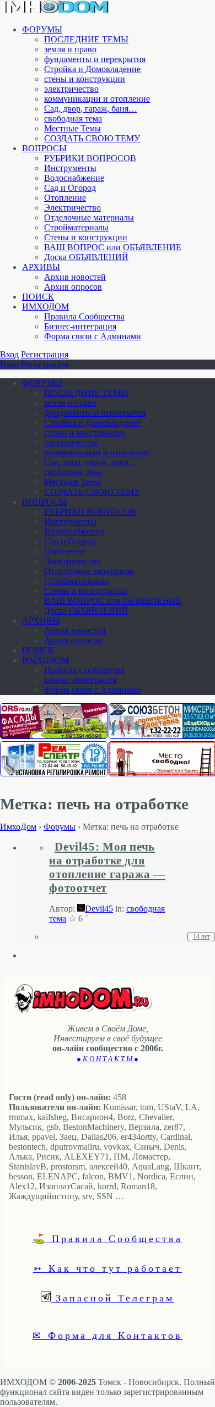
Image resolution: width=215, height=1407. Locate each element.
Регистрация (44, 354)
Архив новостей (75, 277)
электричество (71, 88)
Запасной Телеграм (112, 1297)
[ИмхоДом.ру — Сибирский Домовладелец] (55, 10)
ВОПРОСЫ (44, 148)
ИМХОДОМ (45, 306)
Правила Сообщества (84, 316)
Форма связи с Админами (92, 336)
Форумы (60, 826)
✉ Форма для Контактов (107, 1335)
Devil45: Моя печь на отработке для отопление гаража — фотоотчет (107, 867)
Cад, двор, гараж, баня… (90, 108)
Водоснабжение (74, 178)
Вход (9, 354)
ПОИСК (38, 296)
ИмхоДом (18, 826)
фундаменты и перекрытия (95, 59)
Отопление (65, 197)
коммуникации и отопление (97, 98)
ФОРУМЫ (42, 29)
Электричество (72, 207)
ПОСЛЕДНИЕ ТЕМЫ (86, 39)
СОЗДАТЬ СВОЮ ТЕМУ (92, 138)
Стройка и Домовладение (92, 69)
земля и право (70, 49)
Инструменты (70, 168)
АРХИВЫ (41, 267)
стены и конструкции (84, 79)
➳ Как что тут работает (107, 1267)
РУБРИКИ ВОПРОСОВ (90, 158)
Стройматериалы (76, 227)
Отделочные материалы (89, 217)
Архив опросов (73, 286)
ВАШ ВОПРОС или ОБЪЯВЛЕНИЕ (112, 247)
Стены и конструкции (85, 237)
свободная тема (73, 118)
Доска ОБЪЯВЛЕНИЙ (86, 257)
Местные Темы (72, 128)
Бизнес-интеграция (80, 326)
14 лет (201, 936)
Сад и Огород (70, 187)
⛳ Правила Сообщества (107, 1238)
